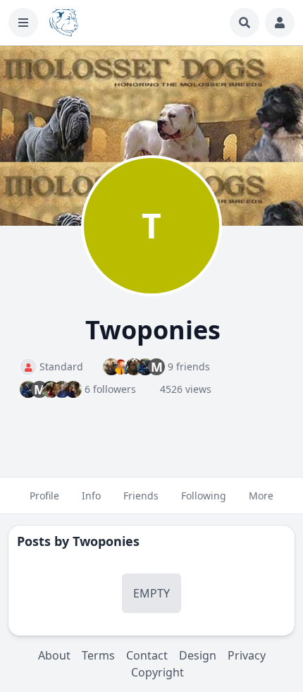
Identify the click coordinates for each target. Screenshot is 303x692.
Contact (147, 655)
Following (203, 495)
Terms (98, 655)
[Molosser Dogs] (63, 22)
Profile (44, 495)
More (261, 495)
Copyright (157, 672)
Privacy (247, 655)
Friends (141, 495)
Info (91, 495)
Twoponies (106, 541)
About (54, 655)
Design (197, 655)
